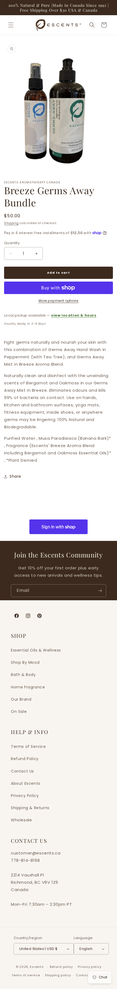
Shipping (11, 223)
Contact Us (22, 771)
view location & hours (74, 315)
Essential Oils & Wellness (36, 650)
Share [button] (15, 476)
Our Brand (21, 699)
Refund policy (61, 967)
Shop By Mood (25, 662)
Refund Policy (25, 758)
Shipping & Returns (30, 808)
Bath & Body (23, 674)
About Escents (25, 783)
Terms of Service (28, 746)
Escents (37, 967)
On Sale (19, 711)
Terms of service (25, 975)
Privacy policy (89, 967)
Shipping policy (58, 975)
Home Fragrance (28, 687)
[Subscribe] (100, 590)
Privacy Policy (25, 795)
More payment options (59, 300)
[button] (11, 25)
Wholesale (21, 820)
